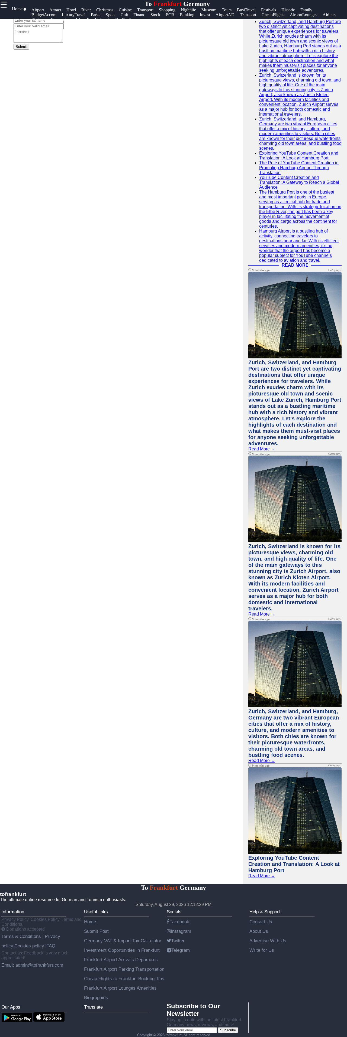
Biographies (96, 997)
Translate (93, 1007)
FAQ (50, 945)
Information (12, 911)
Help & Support (264, 911)
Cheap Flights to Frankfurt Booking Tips (124, 978)
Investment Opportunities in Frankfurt (122, 950)
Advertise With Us (267, 940)
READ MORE (295, 265)
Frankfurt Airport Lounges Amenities (120, 988)
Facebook (179, 921)
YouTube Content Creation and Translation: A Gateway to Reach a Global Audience (299, 182)
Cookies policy (29, 945)
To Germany (177, 3)
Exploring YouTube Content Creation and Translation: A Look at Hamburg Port (298, 155)
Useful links (96, 911)
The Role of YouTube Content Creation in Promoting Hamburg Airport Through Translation (299, 168)
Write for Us (261, 950)
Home (90, 921)
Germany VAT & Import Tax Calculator (122, 940)
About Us (258, 931)
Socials (174, 911)
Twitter (178, 940)
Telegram (180, 950)
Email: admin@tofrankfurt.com (32, 965)
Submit (21, 47)
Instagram (181, 931)
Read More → (261, 449)
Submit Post (96, 931)
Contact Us (260, 921)
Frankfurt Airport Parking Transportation (124, 969)
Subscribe (228, 1030)
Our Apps (10, 1007)
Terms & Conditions (21, 936)
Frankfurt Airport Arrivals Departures (121, 959)
